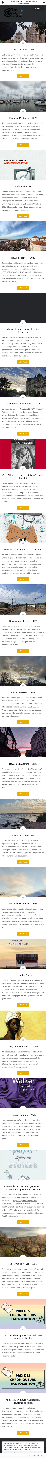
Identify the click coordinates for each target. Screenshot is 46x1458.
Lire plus (23, 76)
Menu (39, 8)
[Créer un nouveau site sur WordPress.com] (23, 2)
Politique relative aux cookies (21, 1449)
